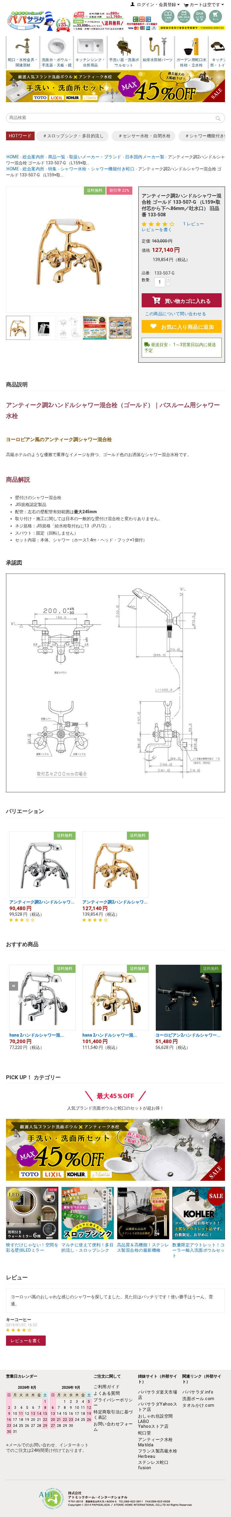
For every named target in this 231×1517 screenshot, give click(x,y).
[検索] (218, 119)
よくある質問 (107, 1393)
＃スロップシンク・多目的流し (73, 135)
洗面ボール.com (198, 1398)
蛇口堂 (144, 1432)
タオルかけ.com (198, 1405)
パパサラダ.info (197, 1392)
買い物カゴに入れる (188, 301)
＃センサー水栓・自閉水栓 (144, 135)
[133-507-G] (69, 249)
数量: (146, 280)
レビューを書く (157, 229)
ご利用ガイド (107, 1386)
